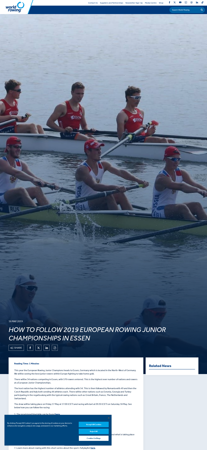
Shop (161, 3)
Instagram (186, 3)
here (57, 414)
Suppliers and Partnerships (111, 3)
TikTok (202, 3)
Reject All (93, 431)
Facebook (169, 3)
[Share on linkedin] (47, 348)
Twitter (174, 3)
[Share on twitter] (38, 348)
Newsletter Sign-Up (134, 3)
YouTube (180, 3)
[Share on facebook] (30, 348)
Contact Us (93, 3)
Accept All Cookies (93, 424)
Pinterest (191, 3)
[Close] (109, 418)
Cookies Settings (94, 438)
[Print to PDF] (55, 348)
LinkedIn (197, 3)
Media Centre (151, 3)
